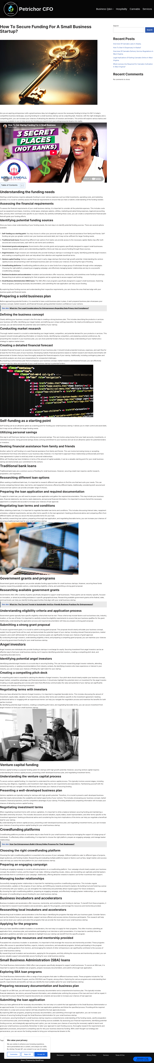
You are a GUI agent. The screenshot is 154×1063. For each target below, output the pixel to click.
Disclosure (60, 1055)
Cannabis (135, 9)
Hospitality (121, 9)
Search (116, 26)
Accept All (41, 1054)
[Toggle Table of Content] (21, 185)
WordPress (39, 1060)
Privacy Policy (91, 1055)
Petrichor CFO (75, 1055)
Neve (23, 1060)
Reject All (27, 1054)
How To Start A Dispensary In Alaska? (127, 48)
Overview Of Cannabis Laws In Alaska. (127, 44)
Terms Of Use (120, 1055)
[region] (27, 1048)
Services (147, 9)
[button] (112, 9)
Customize (13, 1054)
